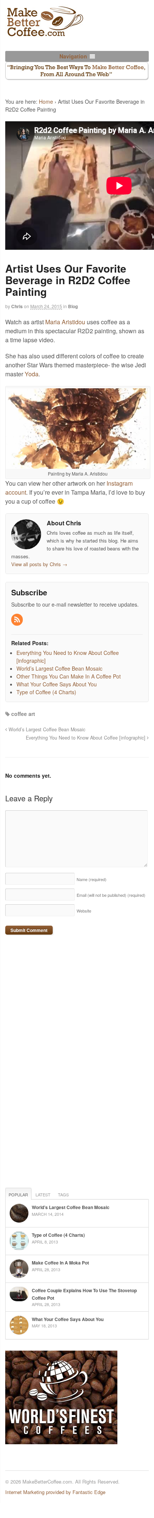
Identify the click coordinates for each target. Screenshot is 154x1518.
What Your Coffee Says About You (68, 1319)
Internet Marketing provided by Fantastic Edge (55, 1492)
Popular (18, 1194)
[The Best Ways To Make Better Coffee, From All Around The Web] (44, 33)
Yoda (31, 374)
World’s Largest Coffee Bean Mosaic (46, 729)
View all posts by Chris (39, 564)
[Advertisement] (61, 1062)
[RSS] (17, 619)
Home (46, 101)
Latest (43, 1194)
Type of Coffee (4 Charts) (58, 1235)
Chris (17, 306)
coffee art (23, 713)
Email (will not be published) (111, 895)
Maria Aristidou (65, 322)
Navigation (73, 56)
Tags (63, 1194)
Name (92, 879)
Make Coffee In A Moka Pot (60, 1262)
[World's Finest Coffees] (61, 1440)
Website (84, 911)
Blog (73, 306)
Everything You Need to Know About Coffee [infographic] (86, 737)
